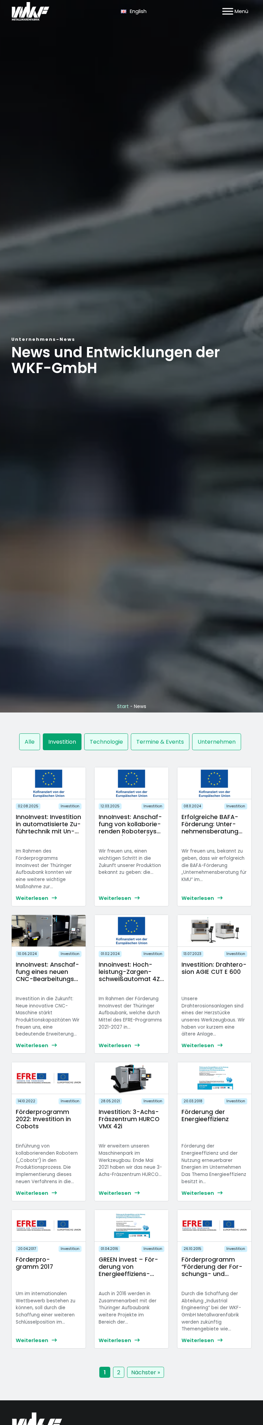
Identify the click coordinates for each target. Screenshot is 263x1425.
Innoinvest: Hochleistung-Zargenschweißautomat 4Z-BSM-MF (131, 975)
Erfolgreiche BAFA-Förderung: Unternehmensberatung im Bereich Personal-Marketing (213, 831)
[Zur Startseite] (30, 11)
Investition (70, 806)
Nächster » (145, 1372)
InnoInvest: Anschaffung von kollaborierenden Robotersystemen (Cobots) (130, 828)
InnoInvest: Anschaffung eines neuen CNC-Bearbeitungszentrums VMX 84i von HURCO (47, 979)
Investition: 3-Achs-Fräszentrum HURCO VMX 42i (129, 1119)
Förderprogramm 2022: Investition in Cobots (43, 1119)
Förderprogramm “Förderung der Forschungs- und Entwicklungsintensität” (212, 1273)
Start (123, 706)
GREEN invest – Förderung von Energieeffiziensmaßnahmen (128, 1270)
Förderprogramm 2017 (34, 1263)
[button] (29, 741)
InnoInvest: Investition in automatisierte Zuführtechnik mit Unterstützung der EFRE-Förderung (48, 831)
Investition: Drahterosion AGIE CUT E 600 (214, 968)
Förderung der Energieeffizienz (205, 1115)
